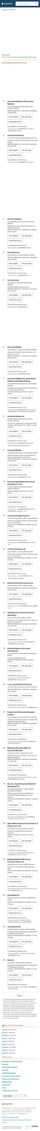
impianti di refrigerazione (10, 1079)
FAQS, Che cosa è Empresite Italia (10, 1117)
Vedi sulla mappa (26, 117)
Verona (4, 1050)
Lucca (4, 1041)
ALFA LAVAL (6, 1085)
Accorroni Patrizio (14, 219)
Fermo (4, 1038)
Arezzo (4, 1032)
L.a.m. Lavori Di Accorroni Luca (19, 684)
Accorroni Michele (14, 450)
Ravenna (5, 1047)
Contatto (4, 1122)
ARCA (4, 1087)
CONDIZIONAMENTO (9, 1073)
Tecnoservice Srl (13, 927)
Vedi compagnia (13, 117)
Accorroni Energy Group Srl (18, 516)
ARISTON (5, 1064)
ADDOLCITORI (7, 1082)
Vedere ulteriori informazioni (28, 57)
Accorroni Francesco (15, 135)
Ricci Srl (10, 960)
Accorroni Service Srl (15, 416)
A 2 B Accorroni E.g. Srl (16, 549)
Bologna (5, 1035)
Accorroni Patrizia (14, 347)
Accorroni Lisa (13, 280)
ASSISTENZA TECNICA (10, 1067)
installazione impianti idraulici (12, 1061)
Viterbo (4, 1053)
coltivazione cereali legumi (11, 1076)
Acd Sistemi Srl (13, 895)
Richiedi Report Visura (15, 122)
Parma (4, 1044)
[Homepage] (7, 4)
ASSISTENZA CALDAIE (10, 1090)
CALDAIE (5, 1070)
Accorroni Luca (13, 252)
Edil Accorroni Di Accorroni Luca (20, 583)
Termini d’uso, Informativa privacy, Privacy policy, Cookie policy (16, 1119)
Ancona (4, 1029)
